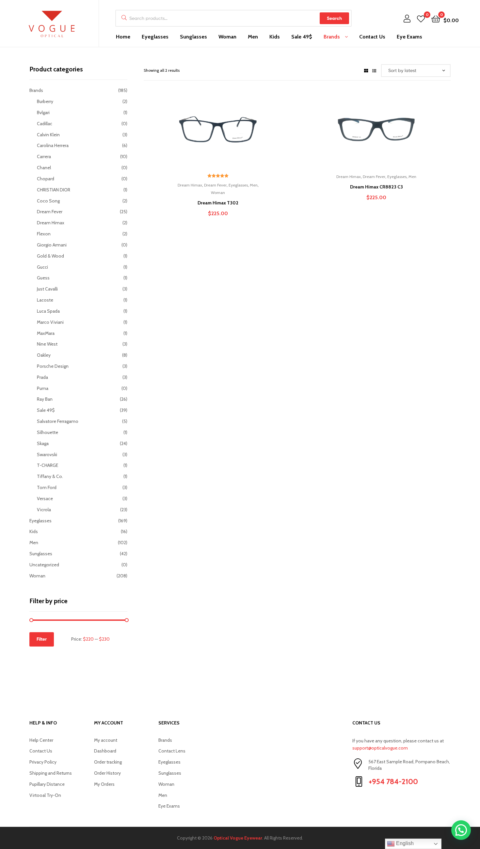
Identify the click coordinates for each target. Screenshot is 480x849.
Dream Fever (215, 185)
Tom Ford (46, 487)
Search (334, 18)
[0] (421, 18)
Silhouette (47, 432)
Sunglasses (193, 37)
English (404, 843)
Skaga (43, 443)
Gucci (42, 267)
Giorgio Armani (52, 245)
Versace (45, 498)
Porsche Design (53, 366)
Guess (43, 278)
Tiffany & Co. (50, 476)
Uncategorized (44, 565)
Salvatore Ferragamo (57, 421)
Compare (218, 133)
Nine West (47, 344)
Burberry (45, 101)
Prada (42, 377)
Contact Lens (171, 751)
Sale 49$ (301, 37)
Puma (42, 388)
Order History (107, 773)
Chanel (44, 168)
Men (253, 37)
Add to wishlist (202, 133)
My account (105, 740)
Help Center (41, 740)
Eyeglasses (155, 37)
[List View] (374, 70)
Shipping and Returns (50, 773)
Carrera (44, 156)
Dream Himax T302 (218, 203)
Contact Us (372, 37)
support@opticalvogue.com (380, 748)
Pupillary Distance (47, 784)
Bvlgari (43, 112)
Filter (42, 639)
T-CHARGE (47, 465)
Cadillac (44, 124)
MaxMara (46, 333)
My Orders (104, 784)
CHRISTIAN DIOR (53, 190)
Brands (332, 37)
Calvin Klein (48, 135)
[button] (461, 830)
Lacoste (45, 300)
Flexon (44, 234)
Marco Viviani (50, 322)
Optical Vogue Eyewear (238, 838)
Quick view (234, 133)
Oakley (44, 355)
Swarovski (47, 454)
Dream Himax (190, 185)
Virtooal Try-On (45, 795)
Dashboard (105, 751)
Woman (227, 37)
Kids (274, 37)
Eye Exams (409, 37)
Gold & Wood (50, 256)
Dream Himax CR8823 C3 (376, 187)
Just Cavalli (47, 289)
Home (123, 37)
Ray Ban (45, 399)
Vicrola (44, 510)
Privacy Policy (42, 762)
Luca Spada (48, 311)
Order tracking (108, 762)
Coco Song (48, 201)
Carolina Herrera (53, 145)
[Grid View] (366, 70)
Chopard (45, 179)
